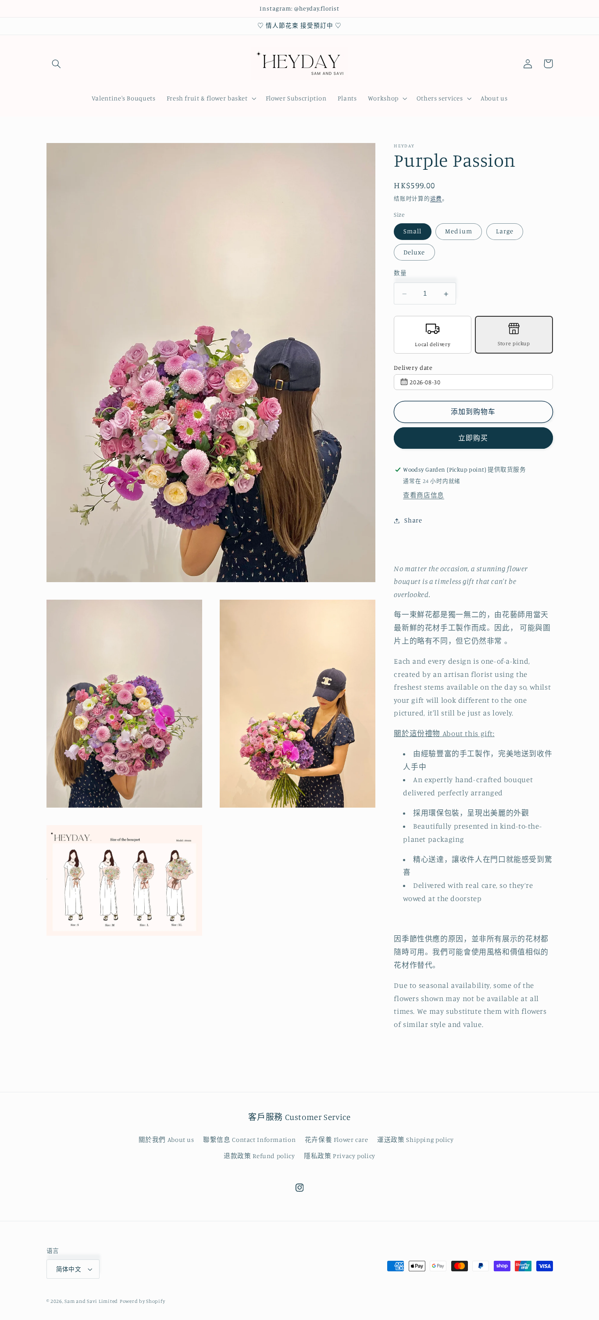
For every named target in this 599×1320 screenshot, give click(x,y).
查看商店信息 (423, 495)
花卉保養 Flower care (336, 1139)
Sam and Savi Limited (91, 1301)
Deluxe (414, 252)
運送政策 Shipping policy (415, 1139)
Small (412, 231)
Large (504, 231)
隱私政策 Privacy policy (339, 1155)
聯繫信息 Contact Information (249, 1139)
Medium (458, 231)
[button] (56, 64)
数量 (400, 272)
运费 (436, 198)
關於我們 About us (166, 1139)
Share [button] (413, 520)
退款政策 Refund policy (259, 1155)
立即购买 (473, 438)
